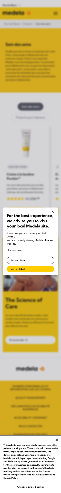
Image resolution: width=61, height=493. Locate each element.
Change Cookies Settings (30, 486)
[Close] (57, 440)
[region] (30, 464)
